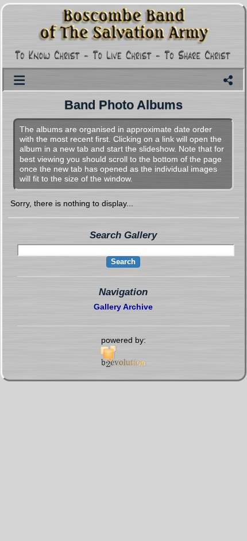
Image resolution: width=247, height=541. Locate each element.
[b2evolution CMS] (123, 365)
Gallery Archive (123, 306)
